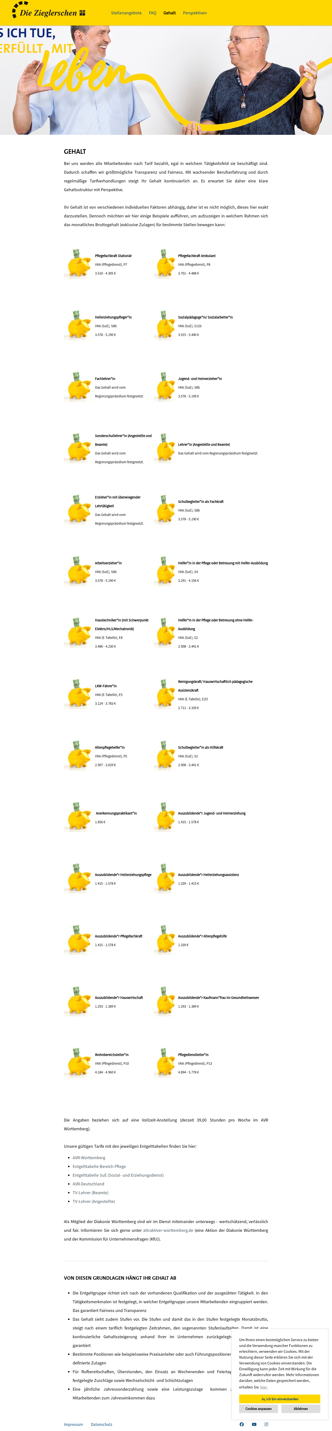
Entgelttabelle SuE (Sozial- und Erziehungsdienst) (118, 1175)
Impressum (73, 1424)
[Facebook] (242, 1424)
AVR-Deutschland (88, 1184)
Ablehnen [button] (301, 1408)
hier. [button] (264, 1387)
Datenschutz (101, 1424)
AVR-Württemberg (89, 1157)
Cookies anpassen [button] (258, 1408)
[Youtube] (254, 1424)
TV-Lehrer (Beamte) (90, 1192)
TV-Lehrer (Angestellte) (94, 1201)
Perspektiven (195, 13)
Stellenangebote (126, 13)
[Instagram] (266, 1424)
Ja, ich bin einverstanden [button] (279, 1399)
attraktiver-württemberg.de (168, 1230)
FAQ (152, 13)
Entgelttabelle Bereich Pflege (99, 1166)
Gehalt (170, 13)
